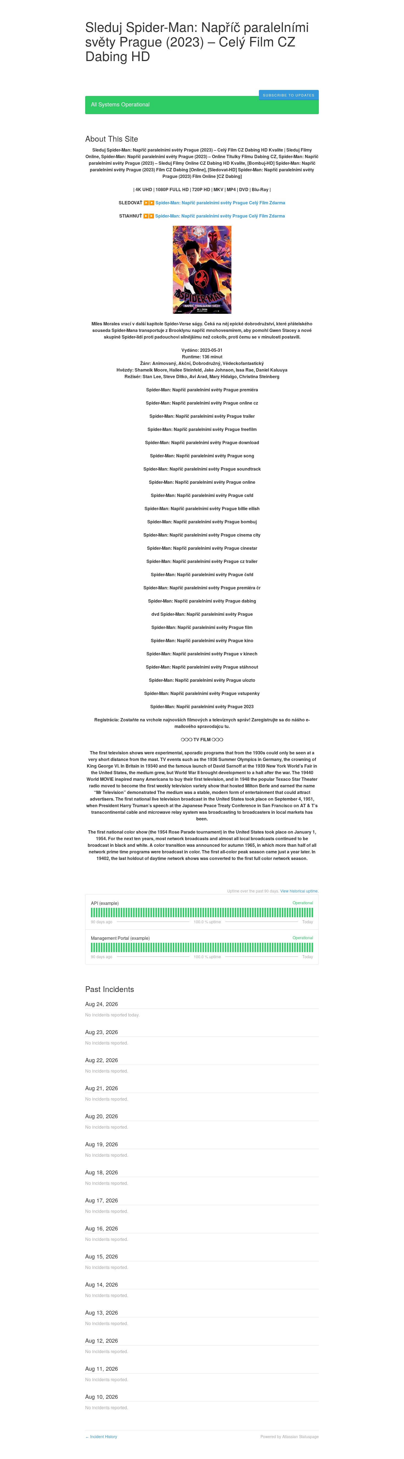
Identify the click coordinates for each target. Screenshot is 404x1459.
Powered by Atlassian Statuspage (290, 1436)
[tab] (91, 912)
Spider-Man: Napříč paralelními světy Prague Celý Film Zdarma (220, 202)
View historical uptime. (299, 891)
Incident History (101, 1436)
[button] (289, 95)
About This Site (111, 138)
